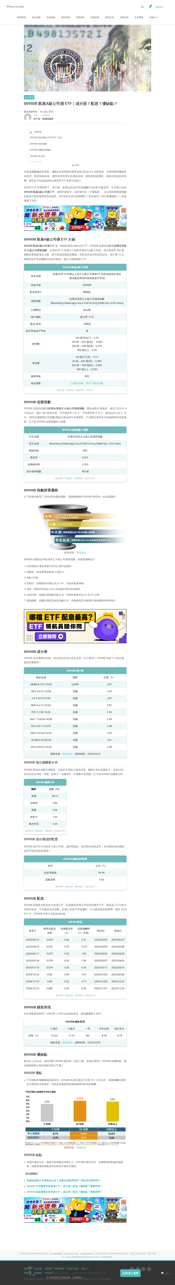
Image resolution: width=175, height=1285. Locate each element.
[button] (64, 228)
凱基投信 (67, 753)
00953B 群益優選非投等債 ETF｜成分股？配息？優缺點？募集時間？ (65, 1191)
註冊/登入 (159, 6)
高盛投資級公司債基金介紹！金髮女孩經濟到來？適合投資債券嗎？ (64, 1180)
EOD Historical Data (71, 1254)
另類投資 (124, 17)
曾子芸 (37, 119)
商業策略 (80, 17)
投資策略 (50, 17)
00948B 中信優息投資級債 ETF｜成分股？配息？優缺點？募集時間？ (65, 1186)
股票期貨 (21, 17)
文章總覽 (138, 17)
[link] (75, 218)
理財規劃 (65, 17)
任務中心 (153, 17)
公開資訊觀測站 (86, 1254)
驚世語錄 (109, 17)
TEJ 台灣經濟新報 (55, 1254)
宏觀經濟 (95, 17)
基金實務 (36, 17)
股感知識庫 (47, 119)
